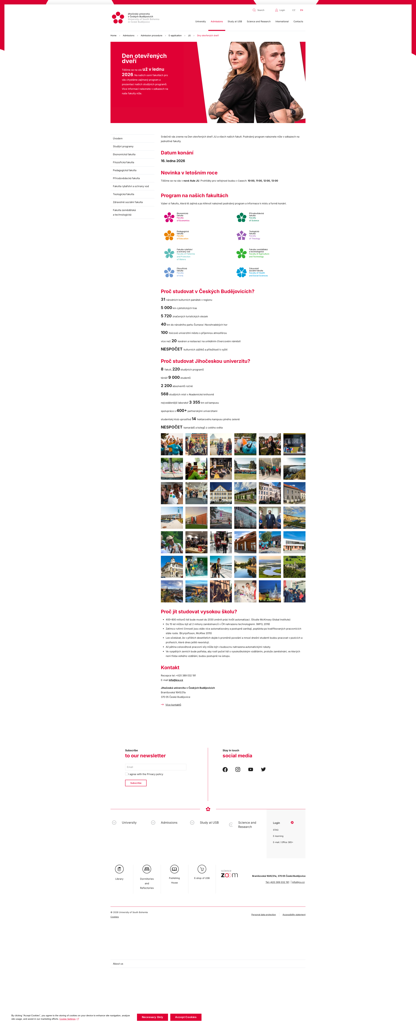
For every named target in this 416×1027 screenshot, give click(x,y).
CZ (293, 10)
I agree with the (145, 774)
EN (301, 10)
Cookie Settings (67, 1019)
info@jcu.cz (176, 680)
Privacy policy (155, 774)
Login (282, 10)
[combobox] (263, 10)
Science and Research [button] (259, 21)
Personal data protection (263, 914)
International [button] (282, 21)
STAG (276, 830)
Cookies (114, 916)
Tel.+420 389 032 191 (277, 882)
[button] (172, 444)
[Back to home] (136, 18)
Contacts (298, 21)
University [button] (200, 21)
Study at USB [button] (235, 21)
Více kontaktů (173, 704)
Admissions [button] (217, 21)
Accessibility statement (294, 914)
